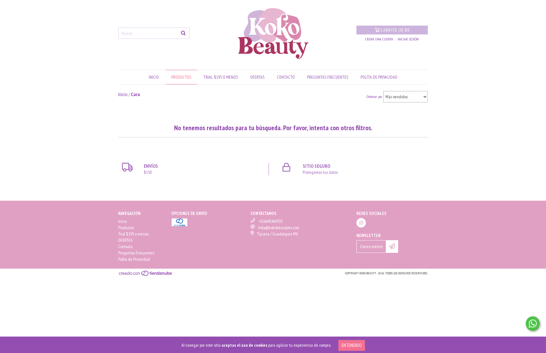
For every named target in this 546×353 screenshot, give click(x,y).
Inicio (154, 77)
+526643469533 (270, 221)
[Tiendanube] (145, 275)
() (395, 30)
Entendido (352, 345)
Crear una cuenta (379, 39)
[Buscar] (183, 33)
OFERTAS (257, 77)
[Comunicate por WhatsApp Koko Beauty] (533, 323)
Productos (181, 77)
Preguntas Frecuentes (327, 77)
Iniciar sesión (408, 39)
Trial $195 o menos (220, 77)
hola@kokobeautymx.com (278, 227)
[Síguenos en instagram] (361, 223)
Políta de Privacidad (379, 77)
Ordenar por (374, 96)
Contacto (286, 77)
